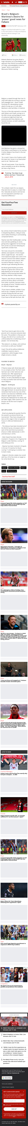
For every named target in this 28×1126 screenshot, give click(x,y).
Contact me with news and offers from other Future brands (14, 1105)
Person (3, 10)
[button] (2, 2)
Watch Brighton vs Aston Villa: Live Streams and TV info (14, 1035)
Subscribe (20, 2)
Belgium (23, 468)
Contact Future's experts (8, 1087)
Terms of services (19, 217)
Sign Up (14, 1109)
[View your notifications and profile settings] (12, 2)
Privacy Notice (21, 218)
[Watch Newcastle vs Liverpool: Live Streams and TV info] (14, 1024)
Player (8, 10)
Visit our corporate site (13, 1073)
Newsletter (23, 55)
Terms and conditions (7, 1084)
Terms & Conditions (12, 1115)
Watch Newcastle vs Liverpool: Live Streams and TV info (14, 1029)
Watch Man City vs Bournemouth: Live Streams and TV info (14, 1042)
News (3, 26)
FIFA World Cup (12, 471)
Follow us (16, 55)
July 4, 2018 (9, 177)
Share (5, 55)
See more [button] (14, 184)
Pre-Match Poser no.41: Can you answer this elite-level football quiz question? (14, 1061)
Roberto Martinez (14, 468)
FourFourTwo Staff (12, 26)
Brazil (3, 471)
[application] (14, 134)
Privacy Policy (19, 1114)
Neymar (4, 468)
